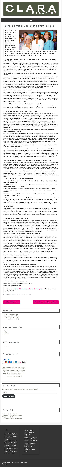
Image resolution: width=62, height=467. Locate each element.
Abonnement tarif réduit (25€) (11, 317)
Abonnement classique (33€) (11, 314)
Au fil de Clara (8, 294)
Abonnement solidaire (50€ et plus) (12, 316)
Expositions (6, 334)
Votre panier (7, 346)
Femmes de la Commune (12, 302)
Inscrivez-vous (9, 396)
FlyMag (25, 462)
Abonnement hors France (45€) (11, 319)
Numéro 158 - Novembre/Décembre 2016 (22, 294)
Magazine (6, 331)
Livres (5, 332)
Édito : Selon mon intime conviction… (46, 302)
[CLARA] (31, 8)
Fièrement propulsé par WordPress (10, 462)
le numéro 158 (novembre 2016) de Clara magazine (28, 289)
